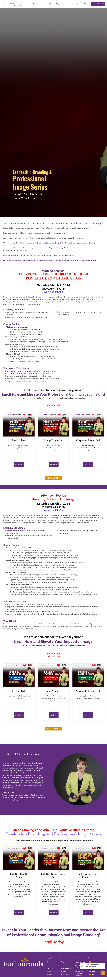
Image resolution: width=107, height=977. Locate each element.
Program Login (65, 962)
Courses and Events (83, 4)
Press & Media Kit (98, 4)
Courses (49, 974)
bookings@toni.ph (80, 962)
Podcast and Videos (68, 4)
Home (35, 4)
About (42, 4)
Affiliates (63, 971)
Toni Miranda (6, 763)
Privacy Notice (65, 974)
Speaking (49, 4)
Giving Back (64, 965)
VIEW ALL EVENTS (53, 478)
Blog (57, 4)
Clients (49, 971)
